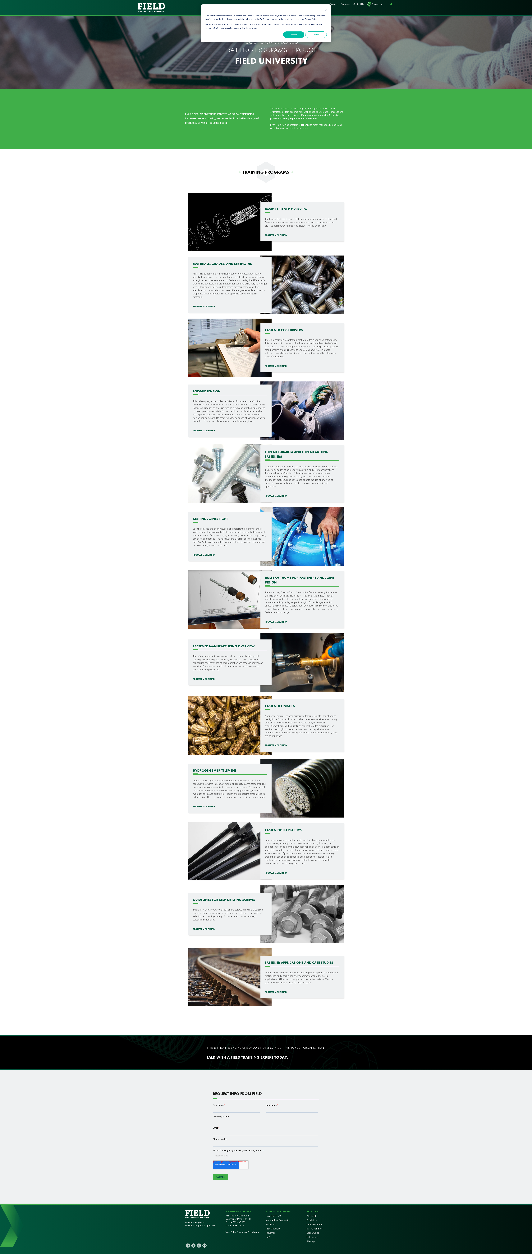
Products (270, 1224)
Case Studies (312, 1233)
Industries (270, 1233)
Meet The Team (314, 1224)
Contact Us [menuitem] (358, 4)
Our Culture (311, 1220)
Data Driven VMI (274, 1216)
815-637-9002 (240, 1222)
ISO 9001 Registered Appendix (200, 1225)
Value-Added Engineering (278, 1220)
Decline (316, 34)
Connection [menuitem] (377, 4)
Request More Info (276, 235)
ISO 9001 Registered (195, 1222)
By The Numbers (314, 1228)
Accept (294, 34)
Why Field (311, 1216)
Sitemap (310, 1241)
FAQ (268, 1237)
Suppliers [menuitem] (345, 4)
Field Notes (312, 1237)
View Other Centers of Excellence (242, 1232)
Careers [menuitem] (333, 4)
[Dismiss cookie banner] (326, 10)
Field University (273, 1228)
